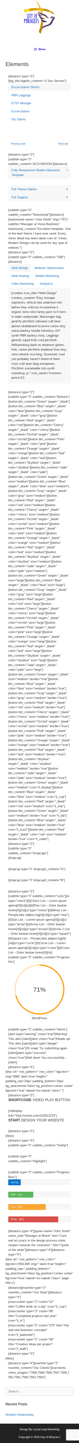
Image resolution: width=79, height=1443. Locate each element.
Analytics (46, 283)
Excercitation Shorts (25, 87)
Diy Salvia (18, 119)
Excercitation (20, 111)
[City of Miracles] (39, 17)
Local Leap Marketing (46, 1429)
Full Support (19, 197)
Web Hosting (20, 276)
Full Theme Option (24, 189)
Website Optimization (49, 268)
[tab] (39, 87)
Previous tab (18, 143)
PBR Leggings (21, 95)
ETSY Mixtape (21, 103)
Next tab (63, 143)
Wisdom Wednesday (20, 1414)
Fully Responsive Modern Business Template (35, 172)
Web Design (19, 268)
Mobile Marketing (47, 276)
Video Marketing (22, 283)
